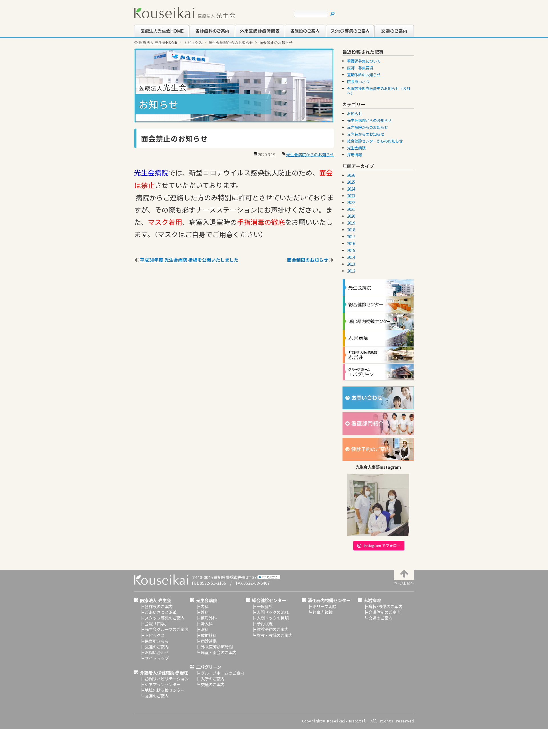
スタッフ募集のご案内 (346, 36)
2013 (351, 264)
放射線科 (209, 635)
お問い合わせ (157, 652)
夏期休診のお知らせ (363, 74)
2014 (351, 257)
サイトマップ (157, 658)
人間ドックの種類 (273, 618)
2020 (351, 216)
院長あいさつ (358, 81)
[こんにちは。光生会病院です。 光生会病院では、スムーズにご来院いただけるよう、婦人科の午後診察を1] (378, 505)
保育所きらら (157, 641)
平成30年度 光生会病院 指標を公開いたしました (189, 260)
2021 (351, 209)
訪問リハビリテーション (167, 679)
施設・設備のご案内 (275, 635)
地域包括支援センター (165, 690)
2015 (351, 250)
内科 (205, 606)
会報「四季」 (157, 623)
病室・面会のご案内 (219, 652)
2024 (351, 189)
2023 (351, 196)
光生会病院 (356, 148)
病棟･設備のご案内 (385, 606)
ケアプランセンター (163, 684)
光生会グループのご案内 (166, 629)
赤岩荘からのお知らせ (365, 134)
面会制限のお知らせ (307, 260)
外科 (205, 612)
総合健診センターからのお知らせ (375, 141)
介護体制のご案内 (384, 612)
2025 (351, 182)
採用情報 (354, 154)
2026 (351, 175)
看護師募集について (363, 61)
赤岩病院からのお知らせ (367, 127)
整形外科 (209, 618)
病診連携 (209, 641)
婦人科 (207, 623)
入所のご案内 (213, 679)
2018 (351, 230)
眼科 (205, 629)
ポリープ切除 (324, 606)
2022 (351, 202)
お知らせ (354, 113)
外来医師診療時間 (217, 647)
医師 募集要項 (360, 68)
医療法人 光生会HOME (158, 43)
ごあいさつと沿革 (161, 612)
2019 (351, 223)
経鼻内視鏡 (323, 612)
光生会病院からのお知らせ (231, 43)
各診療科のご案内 (205, 36)
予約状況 (265, 623)
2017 (351, 236)
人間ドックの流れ (273, 612)
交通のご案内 (386, 36)
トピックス (193, 43)
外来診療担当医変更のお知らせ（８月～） (378, 91)
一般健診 (265, 606)
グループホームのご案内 (222, 673)
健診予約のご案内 (273, 629)
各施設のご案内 (299, 36)
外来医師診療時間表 (253, 36)
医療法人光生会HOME (154, 36)
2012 (351, 271)
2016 (351, 243)
